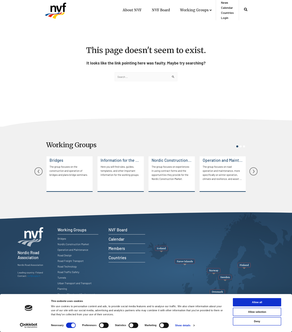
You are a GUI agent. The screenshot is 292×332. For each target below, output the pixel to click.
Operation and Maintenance (223, 160)
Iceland (161, 248)
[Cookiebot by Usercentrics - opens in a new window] (28, 325)
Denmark (217, 291)
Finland (244, 265)
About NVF (132, 10)
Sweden (225, 277)
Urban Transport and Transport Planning (74, 286)
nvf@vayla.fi (34, 275)
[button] (237, 146)
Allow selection (257, 311)
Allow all (257, 302)
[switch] (104, 325)
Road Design (64, 255)
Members (116, 248)
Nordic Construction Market (172, 160)
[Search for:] (146, 76)
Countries (227, 13)
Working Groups (194, 10)
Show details (182, 325)
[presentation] (38, 171)
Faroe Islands (185, 261)
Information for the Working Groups (121, 160)
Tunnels (61, 277)
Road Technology (67, 266)
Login (224, 18)
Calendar (227, 7)
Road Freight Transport (70, 260)
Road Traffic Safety (68, 272)
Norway (213, 270)
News (224, 2)
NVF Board (161, 10)
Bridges (56, 160)
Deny (257, 321)
